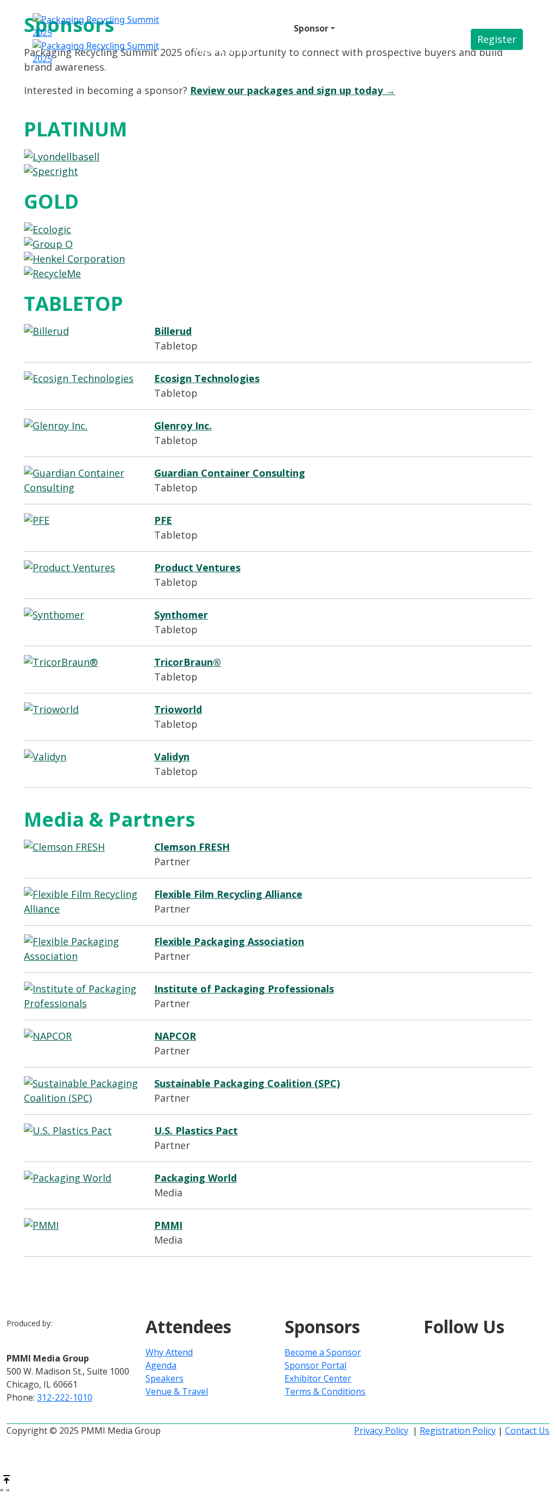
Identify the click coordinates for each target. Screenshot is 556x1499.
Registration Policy (458, 1430)
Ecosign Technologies (207, 378)
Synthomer (181, 614)
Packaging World (195, 1177)
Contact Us (527, 1430)
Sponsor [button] (311, 28)
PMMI (168, 1225)
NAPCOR (175, 1035)
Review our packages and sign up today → (292, 90)
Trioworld (178, 709)
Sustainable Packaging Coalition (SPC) (247, 1083)
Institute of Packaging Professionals (244, 988)
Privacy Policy (381, 1430)
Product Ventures (197, 567)
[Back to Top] (6, 1478)
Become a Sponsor (323, 1352)
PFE (163, 520)
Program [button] (259, 28)
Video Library (222, 50)
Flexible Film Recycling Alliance (228, 894)
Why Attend (169, 1352)
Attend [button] (209, 28)
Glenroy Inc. (183, 425)
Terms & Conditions (325, 1391)
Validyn (171, 756)
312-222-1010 (64, 1397)
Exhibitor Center (318, 1378)
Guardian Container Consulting (229, 472)
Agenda (161, 1365)
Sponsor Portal (315, 1365)
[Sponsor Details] (278, 156)
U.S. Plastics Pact (196, 1130)
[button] (496, 39)
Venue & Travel (377, 28)
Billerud (173, 331)
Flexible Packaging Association (229, 941)
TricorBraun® (187, 662)
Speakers (165, 1378)
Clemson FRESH (192, 846)
